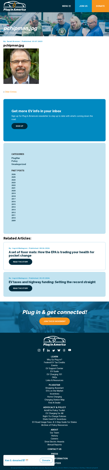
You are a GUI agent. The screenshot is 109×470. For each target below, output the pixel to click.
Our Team (54, 433)
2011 (13, 215)
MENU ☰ (66, 6)
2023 (13, 183)
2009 (13, 220)
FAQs (54, 377)
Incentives (54, 394)
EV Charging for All (54, 413)
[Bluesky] (58, 350)
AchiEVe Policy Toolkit (54, 410)
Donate (100, 6)
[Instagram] (40, 350)
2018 (13, 196)
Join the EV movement (55, 321)
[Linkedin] (48, 350)
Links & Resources (54, 380)
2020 (13, 191)
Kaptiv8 (95, 468)
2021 (13, 188)
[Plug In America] (19, 6)
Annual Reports (54, 445)
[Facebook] (44, 350)
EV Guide (54, 371)
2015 (13, 204)
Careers (54, 439)
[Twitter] (53, 350)
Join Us (83, 6)
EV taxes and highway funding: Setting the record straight (52, 282)
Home (5, 33)
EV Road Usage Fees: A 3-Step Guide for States (54, 422)
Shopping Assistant (54, 388)
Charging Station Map (55, 400)
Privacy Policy (73, 467)
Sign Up (19, 126)
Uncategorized (18, 164)
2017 (13, 199)
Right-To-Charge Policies (54, 416)
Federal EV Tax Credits (54, 362)
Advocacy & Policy (54, 407)
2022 (13, 185)
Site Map (82, 467)
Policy (14, 161)
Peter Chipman (16, 33)
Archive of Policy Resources (54, 425)
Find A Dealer (54, 403)
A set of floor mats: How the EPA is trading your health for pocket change (51, 253)
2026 (13, 174)
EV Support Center (54, 368)
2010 (13, 218)
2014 (13, 207)
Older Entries (11, 92)
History (54, 436)
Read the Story (20, 262)
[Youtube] (69, 350)
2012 (13, 212)
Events (54, 365)
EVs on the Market (54, 391)
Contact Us (54, 449)
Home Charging (54, 397)
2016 (13, 201)
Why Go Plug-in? (54, 360)
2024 (13, 180)
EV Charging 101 (54, 374)
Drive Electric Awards (54, 442)
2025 (13, 177)
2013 (13, 210)
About (54, 430)
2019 (13, 193)
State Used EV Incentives (54, 419)
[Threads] (64, 350)
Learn (54, 357)
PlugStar (15, 158)
